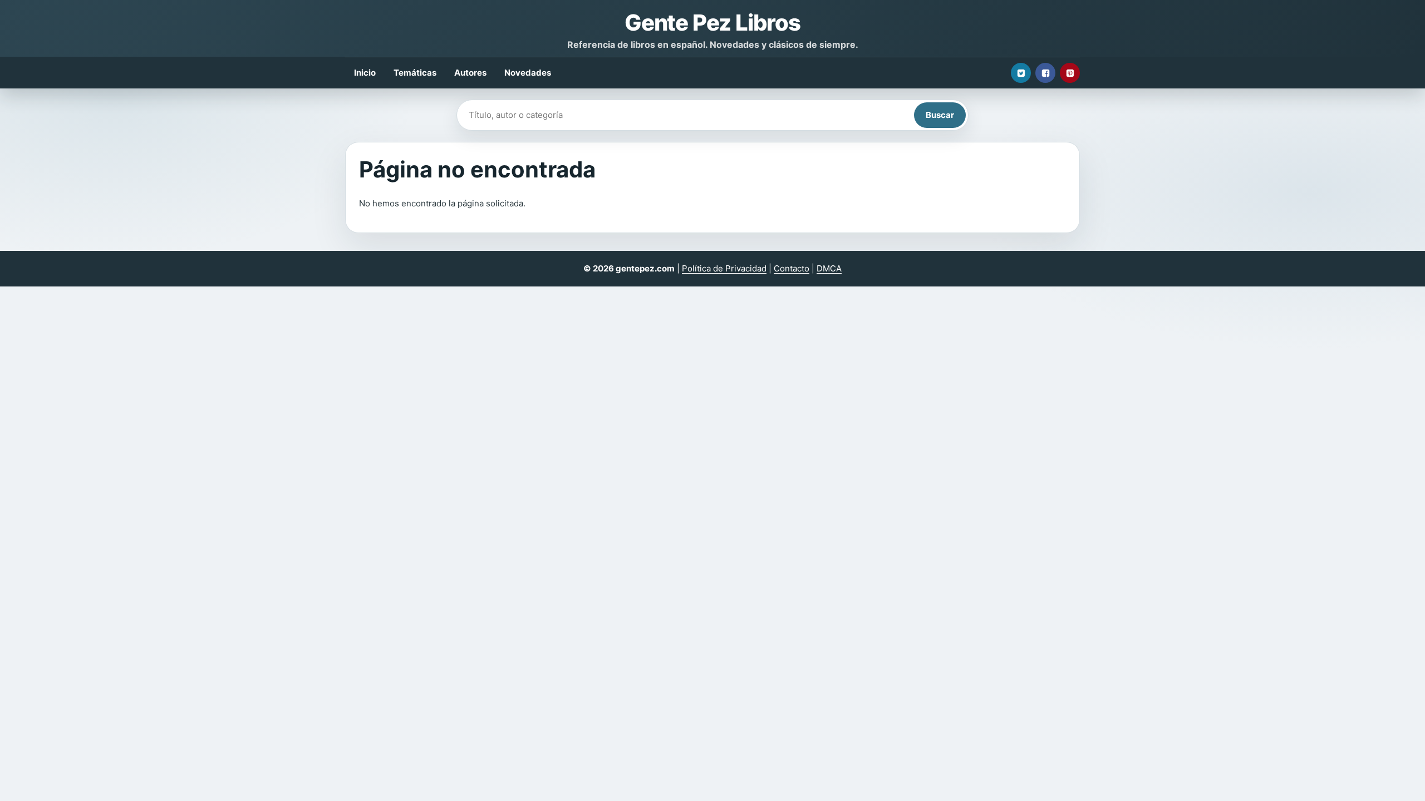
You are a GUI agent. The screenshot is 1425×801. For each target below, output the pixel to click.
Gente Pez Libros (712, 22)
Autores (470, 72)
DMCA (829, 268)
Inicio (365, 72)
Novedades (527, 72)
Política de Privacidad (724, 268)
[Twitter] (1021, 73)
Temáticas (415, 72)
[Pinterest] (1070, 73)
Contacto (791, 268)
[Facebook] (1045, 73)
